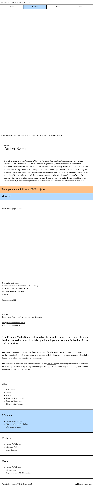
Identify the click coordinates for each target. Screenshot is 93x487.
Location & (16, 398)
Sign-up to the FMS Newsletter (18, 473)
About (5, 383)
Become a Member (13, 427)
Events (5, 461)
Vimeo (30, 317)
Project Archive (12, 450)
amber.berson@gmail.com (11, 208)
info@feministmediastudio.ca (13, 323)
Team (8, 392)
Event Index (11, 470)
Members (7, 415)
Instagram (6, 317)
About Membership (14, 421)
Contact (9, 395)
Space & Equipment (14, 401)
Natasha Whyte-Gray (19, 484)
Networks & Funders (14, 404)
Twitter (23, 317)
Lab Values (10, 390)
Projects (6, 438)
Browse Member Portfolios (16, 424)
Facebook (15, 317)
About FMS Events (13, 467)
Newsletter (38, 317)
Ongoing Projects (13, 447)
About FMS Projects (14, 444)
